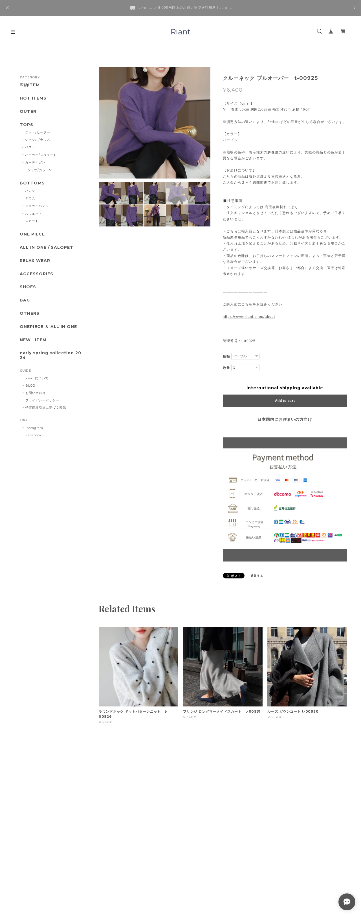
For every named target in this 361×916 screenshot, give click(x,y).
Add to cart (285, 401)
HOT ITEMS (33, 98)
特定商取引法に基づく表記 (45, 407)
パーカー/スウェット (41, 155)
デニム (30, 198)
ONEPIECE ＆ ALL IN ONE (48, 326)
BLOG (30, 385)
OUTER (28, 111)
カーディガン (35, 162)
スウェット (33, 213)
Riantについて (37, 378)
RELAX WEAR (35, 260)
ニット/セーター (37, 132)
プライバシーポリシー (42, 400)
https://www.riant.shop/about (249, 317)
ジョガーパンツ (37, 206)
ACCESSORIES (36, 274)
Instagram (34, 428)
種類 (226, 356)
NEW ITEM (33, 340)
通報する (257, 576)
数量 (226, 368)
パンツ (30, 191)
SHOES (28, 287)
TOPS (26, 124)
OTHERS (29, 313)
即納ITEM (30, 85)
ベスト (30, 147)
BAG (25, 300)
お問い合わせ (35, 393)
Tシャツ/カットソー (40, 170)
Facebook (33, 435)
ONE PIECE (32, 234)
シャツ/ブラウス (37, 140)
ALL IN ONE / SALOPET (46, 247)
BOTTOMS (32, 183)
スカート (32, 221)
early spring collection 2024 (50, 355)
